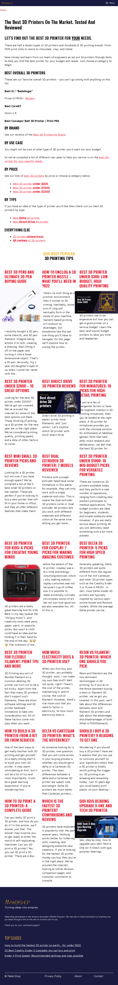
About (78, 976)
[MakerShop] (7, 3)
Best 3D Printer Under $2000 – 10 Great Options (19, 386)
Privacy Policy (53, 976)
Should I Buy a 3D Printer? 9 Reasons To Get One (96, 735)
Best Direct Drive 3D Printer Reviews (59, 383)
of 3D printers (29, 240)
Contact (98, 976)
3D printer (28, 236)
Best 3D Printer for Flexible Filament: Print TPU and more (21, 659)
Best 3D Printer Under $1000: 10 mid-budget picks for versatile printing (94, 465)
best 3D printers (34, 175)
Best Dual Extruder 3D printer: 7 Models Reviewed (57, 463)
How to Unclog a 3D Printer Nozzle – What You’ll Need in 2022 (59, 279)
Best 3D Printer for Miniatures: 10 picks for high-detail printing (95, 388)
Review (29, 98)
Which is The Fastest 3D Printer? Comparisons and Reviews (57, 810)
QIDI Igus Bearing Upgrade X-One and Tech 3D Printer (95, 806)
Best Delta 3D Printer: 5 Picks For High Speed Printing (93, 550)
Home (3, 9)
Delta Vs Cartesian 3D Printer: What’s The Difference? (58, 735)
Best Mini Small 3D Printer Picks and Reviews (21, 461)
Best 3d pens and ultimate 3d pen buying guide (19, 276)
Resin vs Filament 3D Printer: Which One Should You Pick (95, 659)
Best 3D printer (30, 183)
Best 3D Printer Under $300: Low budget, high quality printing (93, 279)
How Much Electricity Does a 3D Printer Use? (58, 657)
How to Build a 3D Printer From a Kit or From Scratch (21, 735)
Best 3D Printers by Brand (49, 134)
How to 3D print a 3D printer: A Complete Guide (20, 806)
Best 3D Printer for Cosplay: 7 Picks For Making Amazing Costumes (58, 550)
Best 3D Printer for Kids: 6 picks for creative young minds (21, 550)
